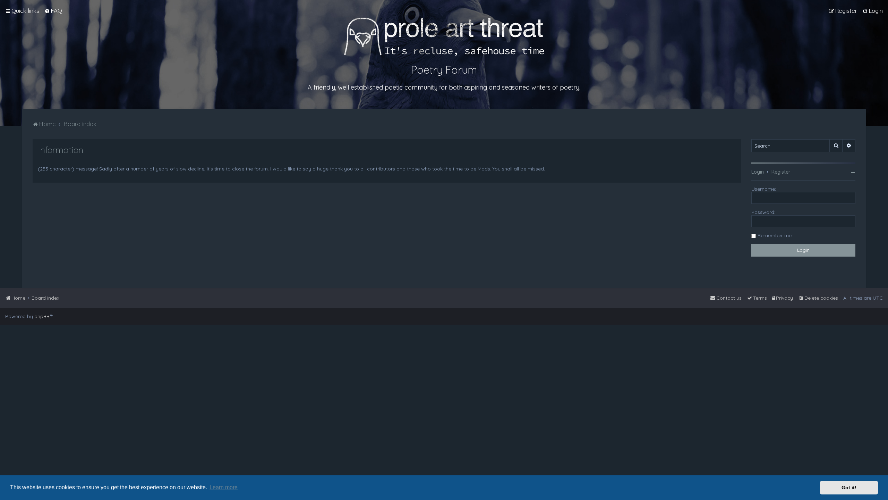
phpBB (42, 316)
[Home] (444, 36)
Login (757, 172)
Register (780, 172)
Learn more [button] (224, 487)
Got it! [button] (849, 487)
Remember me (775, 235)
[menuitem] (53, 11)
